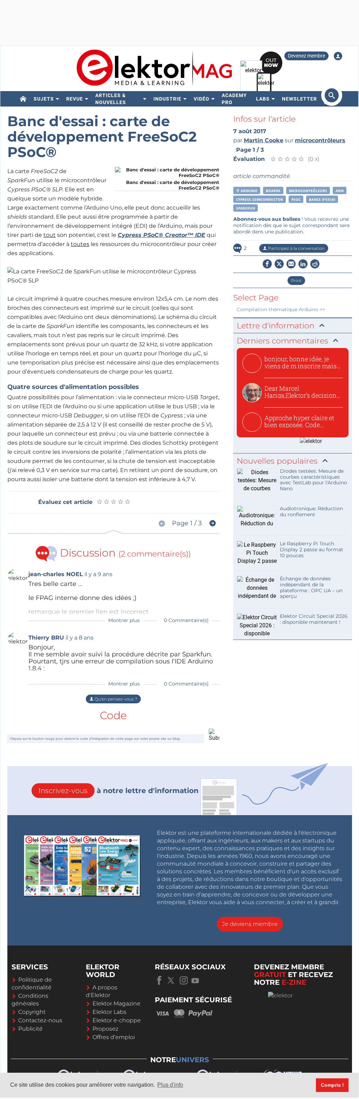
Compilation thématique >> (281, 309)
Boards (273, 190)
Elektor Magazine (116, 1003)
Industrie (167, 99)
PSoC (296, 199)
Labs (263, 99)
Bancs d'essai (322, 199)
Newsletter (299, 99)
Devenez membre (306, 56)
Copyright (32, 1012)
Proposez (105, 1028)
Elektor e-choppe (116, 1020)
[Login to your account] (338, 56)
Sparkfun (245, 208)
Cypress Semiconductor (259, 199)
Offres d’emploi (113, 1037)
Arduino (248, 190)
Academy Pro (234, 99)
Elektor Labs (109, 1012)
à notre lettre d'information (119, 790)
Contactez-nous (40, 1020)
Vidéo (201, 99)
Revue (74, 99)
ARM (340, 190)
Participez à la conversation (296, 248)
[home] (23, 99)
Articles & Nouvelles (110, 99)
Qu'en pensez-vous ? (115, 699)
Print (296, 280)
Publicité (30, 1028)
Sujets (44, 99)
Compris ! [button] (332, 1085)
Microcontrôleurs (308, 190)
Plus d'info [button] (170, 1085)
